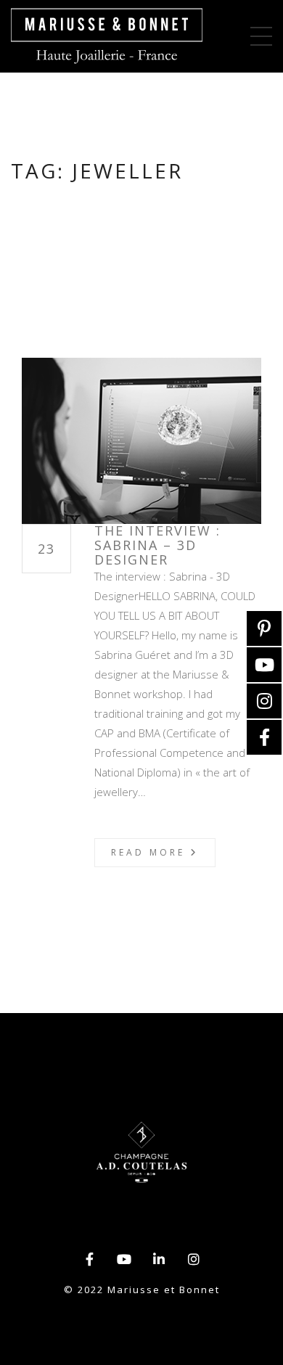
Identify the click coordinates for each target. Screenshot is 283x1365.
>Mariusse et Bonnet (106, 36)
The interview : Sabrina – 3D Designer (157, 545)
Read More (150, 852)
